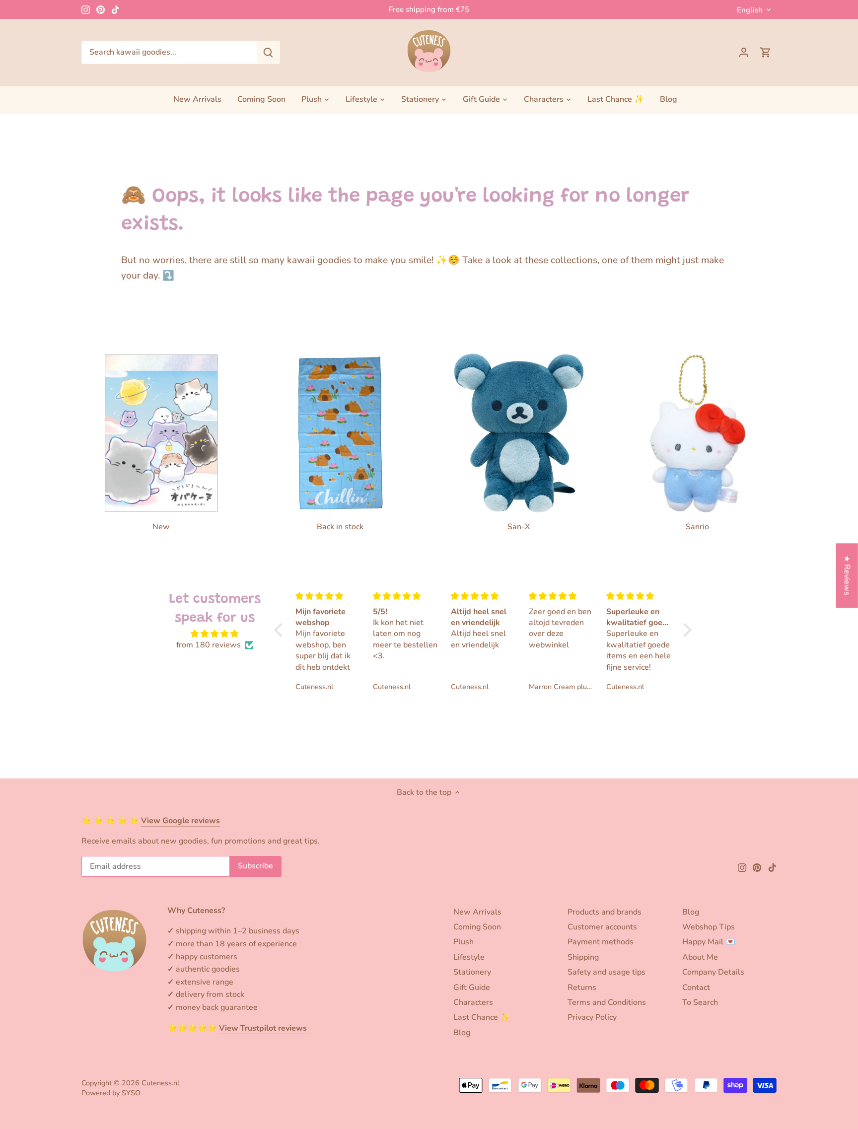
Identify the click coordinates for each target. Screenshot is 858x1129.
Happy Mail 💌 (708, 941)
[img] (214, 633)
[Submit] (268, 52)
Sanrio (697, 526)
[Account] (744, 52)
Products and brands (605, 912)
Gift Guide (471, 987)
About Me (700, 957)
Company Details (713, 972)
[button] (281, 630)
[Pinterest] (100, 9)
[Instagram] (85, 9)
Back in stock (340, 526)
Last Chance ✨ (481, 1017)
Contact (696, 987)
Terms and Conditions (607, 1002)
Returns (582, 987)
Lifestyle (469, 957)
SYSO (131, 1093)
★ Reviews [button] (847, 576)
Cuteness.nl (160, 1083)
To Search (700, 1002)
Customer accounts (602, 926)
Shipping (583, 957)
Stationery (472, 972)
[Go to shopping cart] (766, 52)
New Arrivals (477, 912)
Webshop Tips (708, 926)
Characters (473, 1002)
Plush (463, 941)
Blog (461, 1032)
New (161, 526)
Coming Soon (477, 926)
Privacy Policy (592, 1017)
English (750, 9)
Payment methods (601, 941)
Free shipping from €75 (429, 9)
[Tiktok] (115, 9)
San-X (518, 526)
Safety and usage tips (606, 972)
